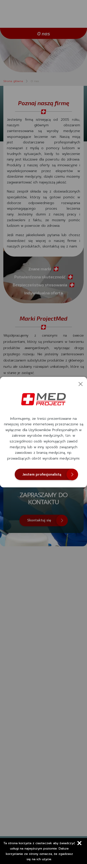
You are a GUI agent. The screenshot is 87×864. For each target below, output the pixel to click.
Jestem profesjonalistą (42, 474)
